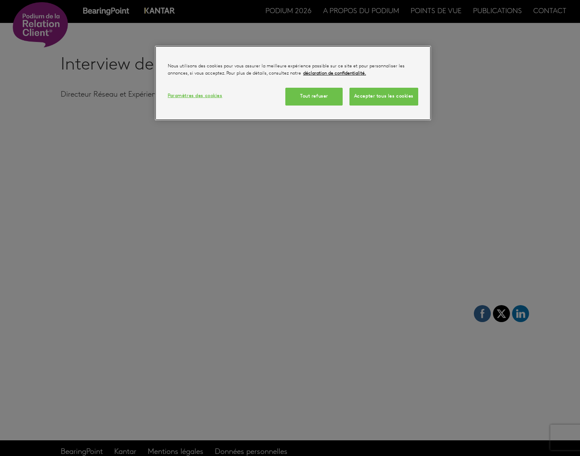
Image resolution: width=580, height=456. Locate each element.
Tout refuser (314, 96)
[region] (293, 83)
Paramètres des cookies (195, 95)
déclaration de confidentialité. (334, 73)
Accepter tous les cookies (384, 96)
